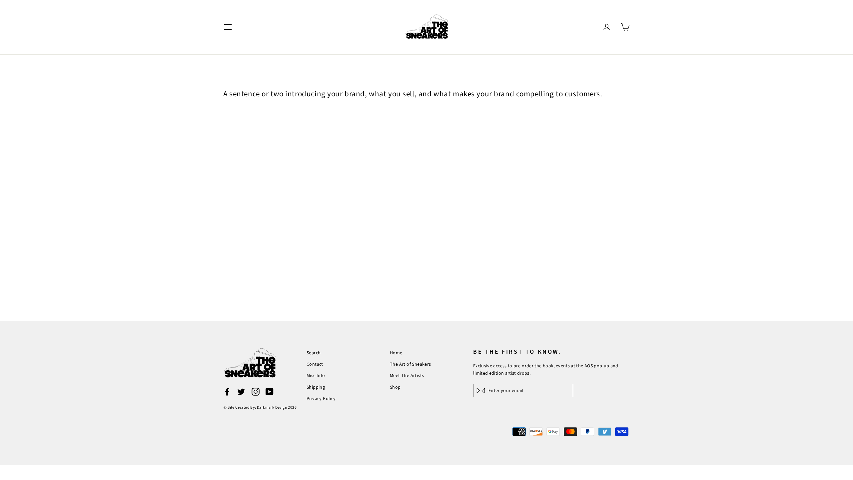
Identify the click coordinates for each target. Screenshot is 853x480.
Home (396, 353)
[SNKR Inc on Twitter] (241, 391)
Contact (315, 364)
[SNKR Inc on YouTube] (270, 391)
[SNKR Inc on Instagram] (256, 391)
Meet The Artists (407, 375)
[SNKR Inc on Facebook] (227, 391)
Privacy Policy (321, 398)
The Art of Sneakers (410, 364)
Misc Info (316, 375)
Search (314, 353)
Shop (395, 387)
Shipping (316, 387)
